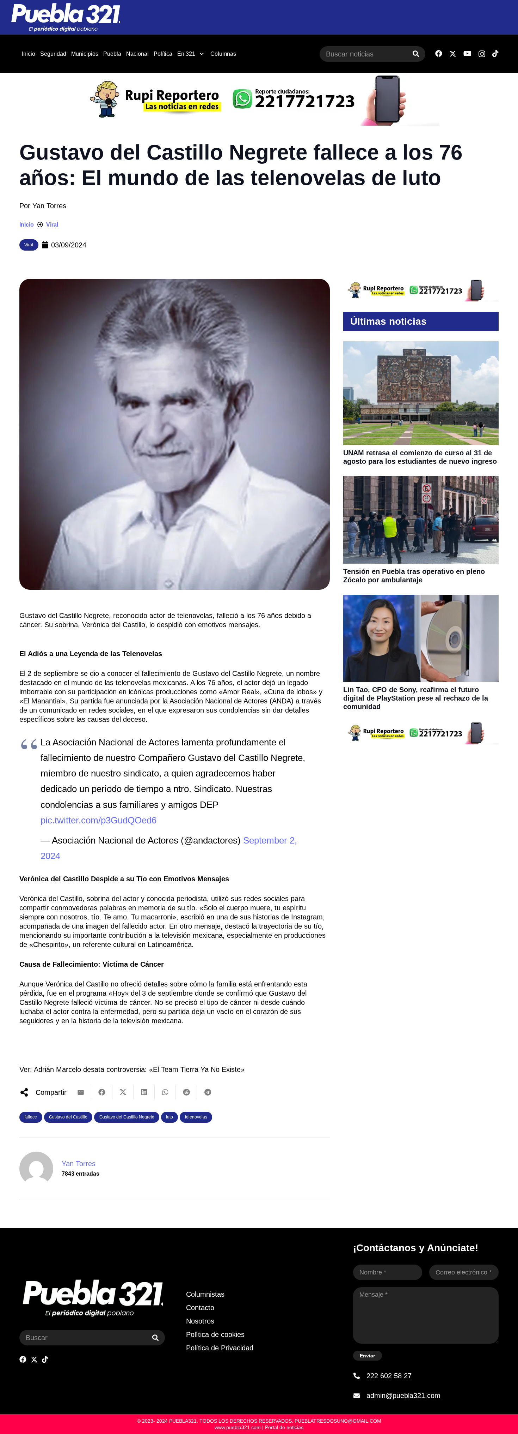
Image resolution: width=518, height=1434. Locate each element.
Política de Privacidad (219, 1348)
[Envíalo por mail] (80, 1092)
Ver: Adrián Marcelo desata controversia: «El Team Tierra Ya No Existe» (132, 1069)
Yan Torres (49, 206)
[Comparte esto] (101, 1092)
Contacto (200, 1308)
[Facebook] (438, 53)
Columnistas (205, 1294)
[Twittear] (123, 1092)
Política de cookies (215, 1334)
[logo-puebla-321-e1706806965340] (65, 17)
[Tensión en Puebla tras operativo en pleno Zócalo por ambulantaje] (421, 481)
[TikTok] (495, 53)
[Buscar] (416, 54)
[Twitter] (452, 54)
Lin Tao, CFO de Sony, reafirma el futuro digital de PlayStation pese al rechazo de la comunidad (415, 698)
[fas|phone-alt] (359, 1375)
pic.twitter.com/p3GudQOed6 (98, 820)
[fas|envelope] (359, 1395)
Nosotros (200, 1321)
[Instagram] (482, 54)
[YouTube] (467, 53)
